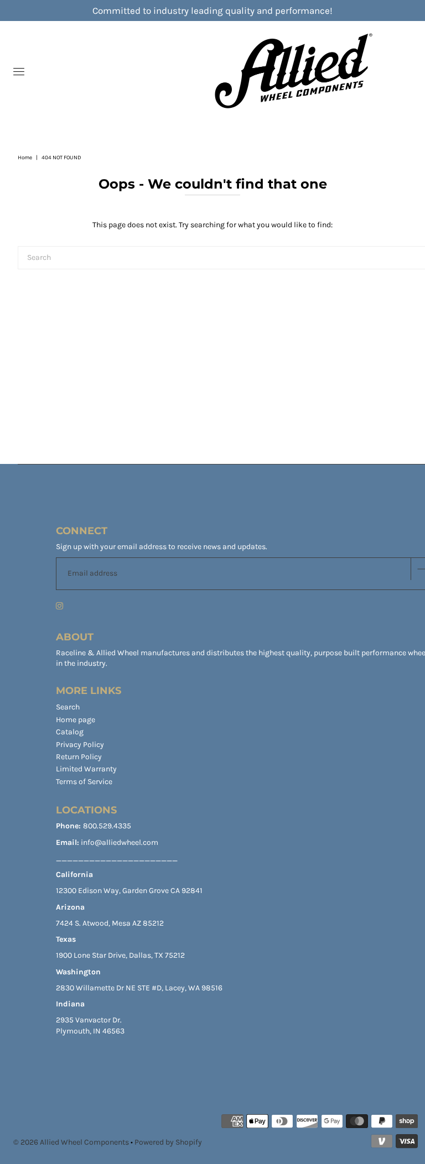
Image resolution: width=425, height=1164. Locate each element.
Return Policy (79, 756)
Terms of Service (84, 781)
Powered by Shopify (168, 1142)
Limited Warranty (86, 769)
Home (25, 157)
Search (68, 707)
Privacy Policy (80, 744)
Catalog (70, 732)
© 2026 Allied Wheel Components (71, 1142)
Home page (75, 719)
